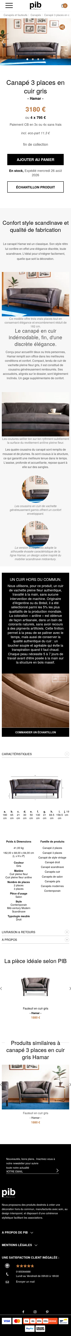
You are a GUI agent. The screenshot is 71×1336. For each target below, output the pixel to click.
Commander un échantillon (35, 732)
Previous (2, 42)
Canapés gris (52, 881)
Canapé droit (52, 862)
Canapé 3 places (52, 853)
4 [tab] (44, 59)
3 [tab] (38, 59)
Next (68, 42)
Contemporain (52, 890)
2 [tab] (33, 59)
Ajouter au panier (35, 159)
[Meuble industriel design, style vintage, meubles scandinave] (36, 5)
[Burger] (9, 5)
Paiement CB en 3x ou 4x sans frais (36, 124)
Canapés (36, 15)
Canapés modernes (52, 886)
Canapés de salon (52, 876)
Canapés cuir (52, 871)
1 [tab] (27, 59)
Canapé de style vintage (52, 857)
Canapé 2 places (52, 848)
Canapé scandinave (52, 867)
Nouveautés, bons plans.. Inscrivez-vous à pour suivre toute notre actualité (30, 1163)
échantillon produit (35, 187)
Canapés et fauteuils (15, 15)
